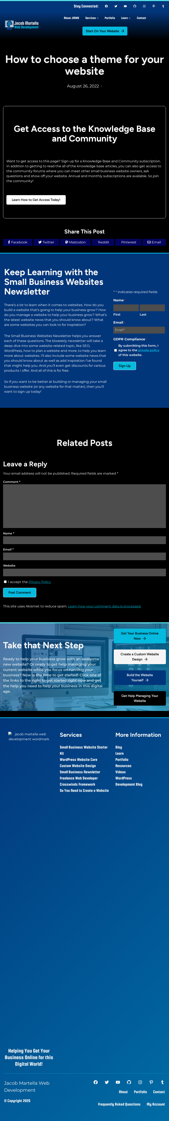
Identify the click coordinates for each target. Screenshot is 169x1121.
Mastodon (77, 242)
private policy (148, 350)
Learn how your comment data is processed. (104, 606)
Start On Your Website (102, 31)
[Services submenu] (98, 18)
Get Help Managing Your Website (139, 698)
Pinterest (128, 242)
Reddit (103, 242)
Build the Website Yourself (140, 677)
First (116, 314)
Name (8, 533)
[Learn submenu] (130, 18)
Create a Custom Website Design (140, 656)
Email (156, 242)
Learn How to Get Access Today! (36, 200)
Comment (11, 482)
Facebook (19, 242)
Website (9, 565)
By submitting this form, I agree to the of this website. (138, 350)
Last (143, 314)
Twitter (48, 242)
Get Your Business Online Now (139, 635)
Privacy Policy (40, 582)
